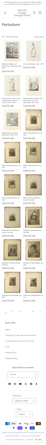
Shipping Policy (11, 358)
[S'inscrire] (36, 374)
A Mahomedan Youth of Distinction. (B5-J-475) (10, 134)
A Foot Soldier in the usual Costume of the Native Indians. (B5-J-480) (11, 100)
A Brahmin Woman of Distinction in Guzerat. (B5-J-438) (12, 66)
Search (8, 329)
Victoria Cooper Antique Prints (17, 432)
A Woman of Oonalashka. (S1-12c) (33, 296)
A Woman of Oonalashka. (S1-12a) (33, 264)
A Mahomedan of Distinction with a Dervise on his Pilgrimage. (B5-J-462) (33, 100)
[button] (5, 13)
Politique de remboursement (31, 436)
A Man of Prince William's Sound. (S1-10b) (10, 231)
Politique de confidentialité (15, 439)
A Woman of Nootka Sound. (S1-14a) (32, 231)
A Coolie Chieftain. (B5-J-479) (33, 64)
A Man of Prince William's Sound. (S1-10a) (32, 199)
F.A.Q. (7, 347)
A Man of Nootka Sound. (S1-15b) (11, 166)
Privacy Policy (10, 352)
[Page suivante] (40, 312)
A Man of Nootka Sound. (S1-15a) (33, 134)
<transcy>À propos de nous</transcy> (20, 335)
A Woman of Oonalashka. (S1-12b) (12, 296)
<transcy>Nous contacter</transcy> (19, 341)
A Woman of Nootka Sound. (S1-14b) (11, 264)
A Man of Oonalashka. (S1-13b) (11, 199)
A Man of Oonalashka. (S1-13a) (32, 166)
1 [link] (5, 311)
